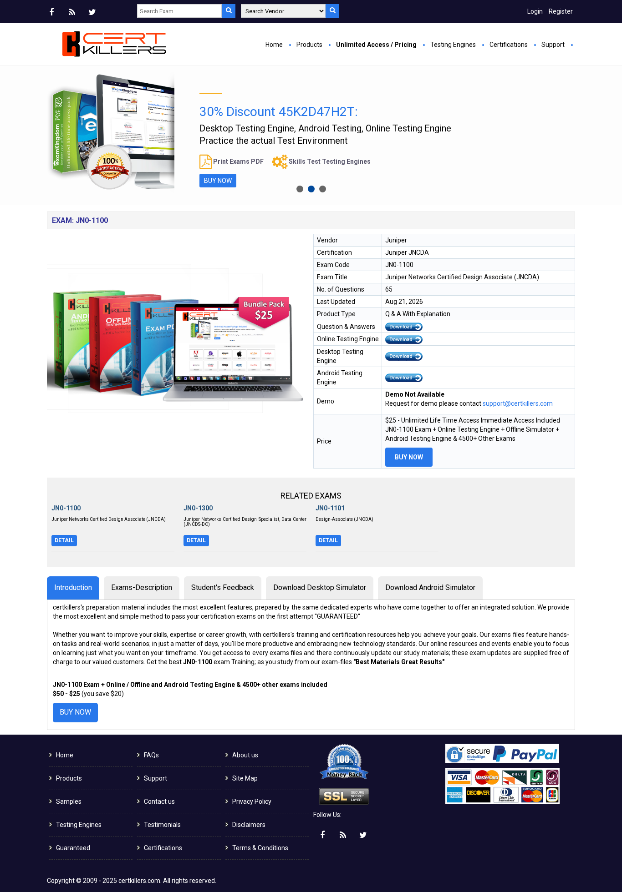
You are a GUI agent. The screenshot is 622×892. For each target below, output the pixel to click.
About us (245, 755)
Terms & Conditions (260, 848)
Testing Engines (453, 44)
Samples (69, 801)
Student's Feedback (222, 587)
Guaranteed (73, 848)
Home (274, 44)
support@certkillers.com (518, 403)
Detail (64, 540)
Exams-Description (141, 587)
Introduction (73, 587)
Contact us (159, 801)
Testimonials (162, 824)
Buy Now (409, 457)
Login (535, 11)
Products (309, 44)
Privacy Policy (251, 801)
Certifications (508, 44)
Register (561, 11)
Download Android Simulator (430, 587)
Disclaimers (248, 824)
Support (553, 44)
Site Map (245, 778)
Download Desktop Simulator (319, 587)
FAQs (151, 755)
